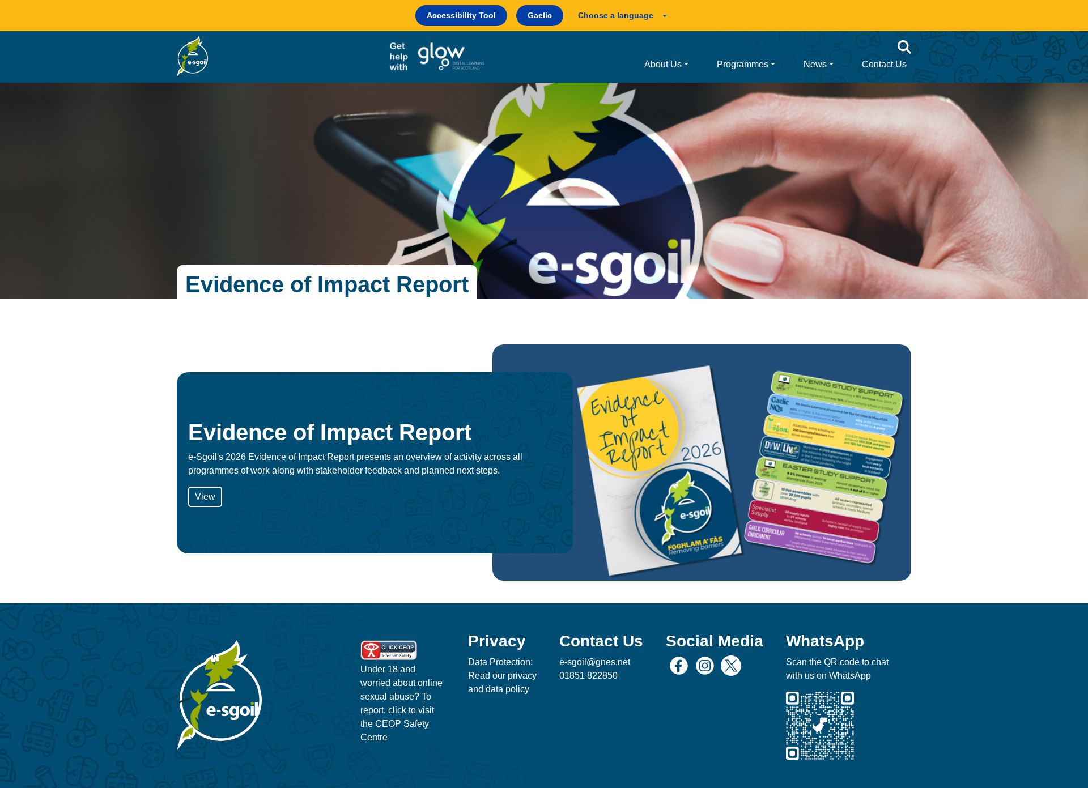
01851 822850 (588, 675)
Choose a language (615, 15)
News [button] (815, 64)
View (205, 496)
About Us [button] (663, 64)
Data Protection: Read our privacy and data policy (502, 675)
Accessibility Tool (461, 15)
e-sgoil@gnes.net (594, 662)
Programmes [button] (742, 64)
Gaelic (540, 15)
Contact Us (884, 64)
